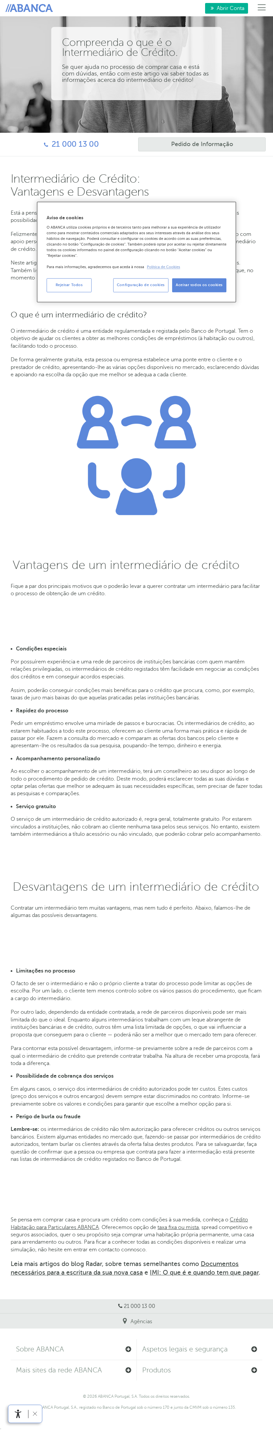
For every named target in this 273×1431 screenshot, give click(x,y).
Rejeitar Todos (69, 285)
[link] (18, 1414)
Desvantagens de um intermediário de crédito (136, 886)
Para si (30, 8)
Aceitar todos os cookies (199, 285)
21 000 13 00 (53, 144)
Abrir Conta (224, 8)
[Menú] (262, 8)
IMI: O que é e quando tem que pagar (204, 1272)
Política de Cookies (163, 267)
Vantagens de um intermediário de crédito (126, 565)
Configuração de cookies (141, 285)
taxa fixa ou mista (178, 1227)
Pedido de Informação (185, 144)
